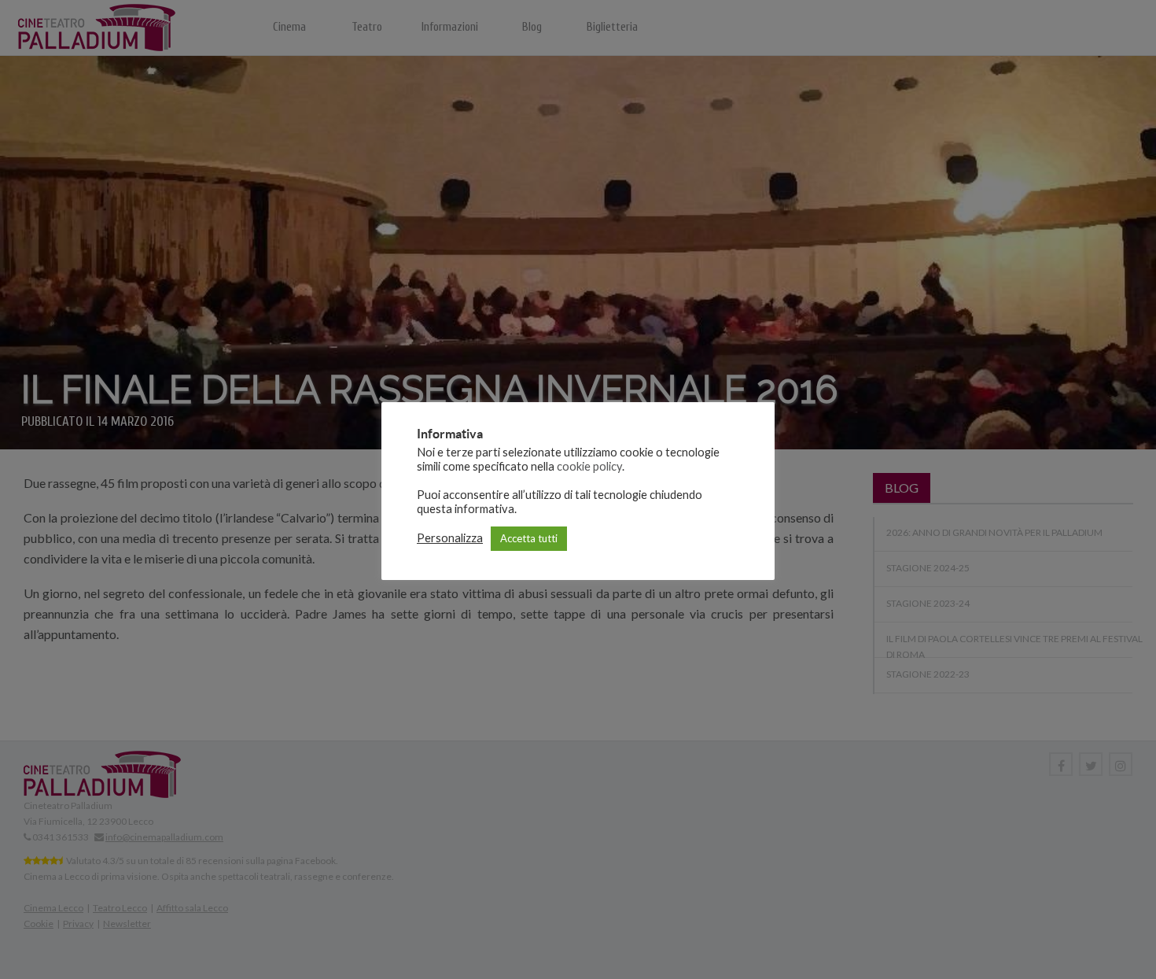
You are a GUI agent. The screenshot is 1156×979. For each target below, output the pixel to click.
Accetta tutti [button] (529, 538)
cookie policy (589, 466)
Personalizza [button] (450, 538)
